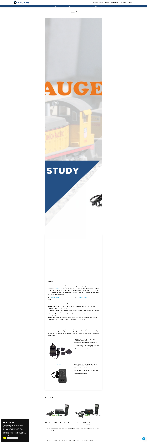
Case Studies (73, 12)
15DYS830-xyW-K (60, 339)
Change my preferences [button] (12, 437)
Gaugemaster (51, 285)
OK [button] (4, 437)
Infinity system (58, 288)
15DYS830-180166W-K (55, 297)
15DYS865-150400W (82, 297)
